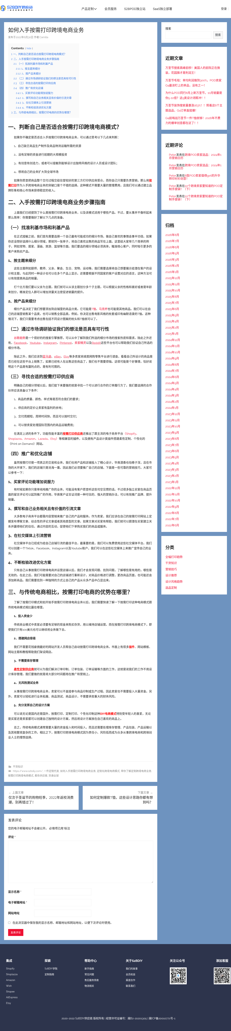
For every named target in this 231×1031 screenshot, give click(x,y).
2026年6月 (172, 247)
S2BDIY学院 (51, 968)
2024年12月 (172, 340)
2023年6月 (172, 451)
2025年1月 (172, 333)
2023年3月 (172, 469)
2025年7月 (172, 302)
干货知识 (18, 766)
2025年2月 (172, 327)
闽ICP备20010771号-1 (162, 1018)
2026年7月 (172, 241)
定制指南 (49, 974)
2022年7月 (172, 519)
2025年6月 (172, 309)
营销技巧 (171, 569)
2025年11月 (172, 284)
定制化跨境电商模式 (108, 771)
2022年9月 (172, 506)
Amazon (10, 980)
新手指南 (89, 968)
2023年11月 (172, 420)
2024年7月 (172, 370)
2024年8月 (172, 364)
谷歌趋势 (19, 338)
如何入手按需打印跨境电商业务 (78, 771)
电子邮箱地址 (17, 902)
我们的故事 (132, 968)
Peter (172, 154)
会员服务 (111, 9)
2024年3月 (172, 395)
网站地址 (14, 913)
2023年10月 (172, 426)
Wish (9, 986)
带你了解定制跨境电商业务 (136, 771)
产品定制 (88, 9)
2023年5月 (172, 457)
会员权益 (130, 974)
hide (29, 48)
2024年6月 (172, 377)
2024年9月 (172, 358)
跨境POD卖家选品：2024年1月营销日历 (195, 156)
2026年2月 (172, 265)
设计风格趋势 (174, 581)
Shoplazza (12, 974)
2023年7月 (172, 445)
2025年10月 (172, 290)
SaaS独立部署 (162, 9)
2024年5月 (172, 383)
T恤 (93, 309)
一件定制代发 (51, 771)
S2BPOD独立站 (134, 9)
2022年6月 (172, 525)
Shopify (10, 968)
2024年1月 (172, 407)
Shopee (10, 991)
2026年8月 (172, 235)
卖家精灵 (80, 343)
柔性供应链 (41, 775)
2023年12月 (172, 414)
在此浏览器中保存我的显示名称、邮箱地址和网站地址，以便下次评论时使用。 (63, 922)
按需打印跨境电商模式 (20, 775)
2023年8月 (172, 438)
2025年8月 (172, 296)
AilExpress (12, 997)
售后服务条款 (92, 980)
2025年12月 (172, 278)
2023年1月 (172, 482)
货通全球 (54, 775)
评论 (12, 837)
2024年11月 (172, 346)
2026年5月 (172, 253)
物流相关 (89, 986)
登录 (224, 8)
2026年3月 (172, 259)
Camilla (44, 37)
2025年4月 (172, 321)
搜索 (168, 28)
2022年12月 (172, 488)
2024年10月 (172, 352)
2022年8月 (172, 513)
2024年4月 (172, 389)
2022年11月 (172, 494)
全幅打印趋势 (174, 557)
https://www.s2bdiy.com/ (28, 771)
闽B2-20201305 (137, 1018)
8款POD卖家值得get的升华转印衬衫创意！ (194, 177)
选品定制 (171, 587)
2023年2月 (172, 475)
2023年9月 (172, 432)
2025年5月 (172, 315)
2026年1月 (172, 272)
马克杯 (103, 309)
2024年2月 (172, 401)
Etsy (53, 438)
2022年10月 (172, 500)
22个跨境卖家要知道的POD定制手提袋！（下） (196, 187)
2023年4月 (172, 463)
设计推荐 (171, 575)
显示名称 (14, 891)
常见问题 (89, 974)
